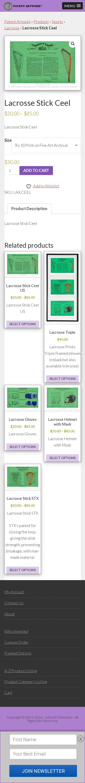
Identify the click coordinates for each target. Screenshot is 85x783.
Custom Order (16, 642)
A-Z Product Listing (20, 670)
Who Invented (16, 631)
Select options (22, 324)
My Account (14, 591)
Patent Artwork (17, 21)
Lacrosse (11, 27)
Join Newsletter (43, 771)
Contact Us (14, 602)
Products (41, 21)
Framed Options (17, 653)
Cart (8, 692)
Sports (57, 21)
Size (8, 140)
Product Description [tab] (29, 208)
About (9, 613)
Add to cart (36, 170)
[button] (72, 5)
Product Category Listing (25, 681)
